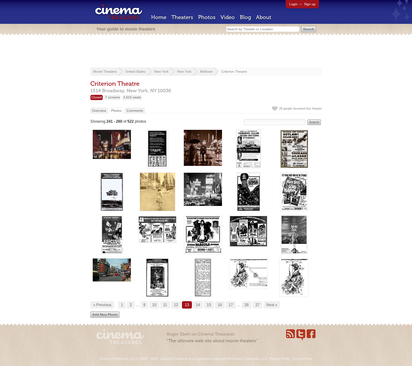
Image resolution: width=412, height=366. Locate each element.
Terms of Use (302, 359)
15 (209, 305)
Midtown (206, 71)
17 (231, 305)
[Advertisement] (206, 51)
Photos (207, 17)
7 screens (112, 97)
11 (165, 305)
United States (135, 71)
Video (228, 17)
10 (154, 305)
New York (161, 71)
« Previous (102, 305)
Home (158, 17)
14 (198, 305)
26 (246, 305)
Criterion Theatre (234, 71)
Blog (245, 17)
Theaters (182, 17)
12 (176, 305)
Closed (96, 97)
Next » (271, 305)
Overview (99, 110)
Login (293, 4)
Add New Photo (105, 314)
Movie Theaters (105, 71)
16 (220, 305)
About (263, 17)
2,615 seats (132, 97)
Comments (135, 110)
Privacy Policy (279, 359)
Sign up (309, 4)
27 (257, 305)
